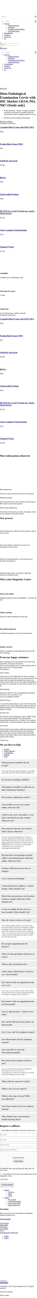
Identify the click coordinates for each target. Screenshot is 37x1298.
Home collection (9, 751)
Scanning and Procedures (16, 29)
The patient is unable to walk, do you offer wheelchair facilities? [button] (18, 788)
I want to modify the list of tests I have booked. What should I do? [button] (16, 910)
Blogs (10, 1194)
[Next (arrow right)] (33, 649)
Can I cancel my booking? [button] (13, 878)
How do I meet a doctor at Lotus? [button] (16, 920)
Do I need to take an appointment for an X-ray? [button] (18, 983)
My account (12, 1199)
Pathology (11, 27)
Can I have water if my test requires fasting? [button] (18, 1107)
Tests (5, 757)
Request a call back (6, 121)
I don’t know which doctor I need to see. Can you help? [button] (17, 973)
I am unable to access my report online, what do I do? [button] (16, 806)
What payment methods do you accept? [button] (15, 764)
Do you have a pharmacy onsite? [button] (16, 797)
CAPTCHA (4, 1179)
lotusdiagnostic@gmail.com (9, 1233)
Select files (18, 1161)
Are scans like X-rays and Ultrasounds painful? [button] (13, 1051)
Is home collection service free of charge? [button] (16, 869)
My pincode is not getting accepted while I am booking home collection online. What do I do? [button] (17, 858)
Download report (13, 31)
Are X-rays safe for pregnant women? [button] (18, 1032)
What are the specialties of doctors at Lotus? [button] (18, 955)
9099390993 (4, 1225)
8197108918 (4, 1229)
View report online (14, 1203)
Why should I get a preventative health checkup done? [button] (16, 1118)
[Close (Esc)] (30, 2)
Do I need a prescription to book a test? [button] (17, 1062)
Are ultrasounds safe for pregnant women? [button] (17, 1040)
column (6, 1190)
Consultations (8, 33)
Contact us (7, 37)
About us (7, 35)
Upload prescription (14, 1201)
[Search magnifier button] (35, 16)
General (6, 749)
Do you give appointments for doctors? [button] (15, 945)
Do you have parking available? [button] (15, 779)
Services (7, 24)
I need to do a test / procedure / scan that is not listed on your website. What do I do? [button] (18, 818)
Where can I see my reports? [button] (14, 1088)
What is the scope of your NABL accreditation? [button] (16, 1097)
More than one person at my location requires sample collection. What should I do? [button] (18, 899)
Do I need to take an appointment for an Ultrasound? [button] (18, 1002)
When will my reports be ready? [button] (16, 1081)
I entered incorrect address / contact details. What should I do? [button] (18, 887)
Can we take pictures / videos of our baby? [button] (17, 1013)
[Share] (25, 2)
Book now (3, 48)
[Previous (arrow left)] (3, 649)
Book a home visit (14, 1205)
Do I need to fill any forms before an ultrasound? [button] (18, 1023)
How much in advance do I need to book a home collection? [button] (17, 830)
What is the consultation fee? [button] (14, 964)
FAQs (10, 1196)
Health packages (13, 25)
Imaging (6, 755)
